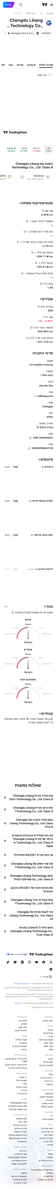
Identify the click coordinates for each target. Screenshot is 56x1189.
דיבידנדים (48, 1081)
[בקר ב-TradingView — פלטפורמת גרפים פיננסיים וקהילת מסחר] (15, 132)
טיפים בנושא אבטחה (17, 1135)
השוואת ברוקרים (19, 1046)
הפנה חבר (48, 1135)
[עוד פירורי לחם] (41, 13)
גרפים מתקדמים (19, 1160)
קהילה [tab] (20, 64)
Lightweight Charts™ (17, 1157)
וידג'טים (23, 1150)
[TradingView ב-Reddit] (51, 969)
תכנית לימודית (20, 1183)
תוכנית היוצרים (46, 1138)
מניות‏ (50, 1030)
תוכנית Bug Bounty (18, 1138)
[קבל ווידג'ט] (6, 606)
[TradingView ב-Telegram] (15, 962)
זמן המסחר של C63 (18, 1109)
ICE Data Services (21, 983)
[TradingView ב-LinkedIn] (22, 962)
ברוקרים (23, 1043)
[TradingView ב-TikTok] (8, 962)
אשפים (50, 1173)
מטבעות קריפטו (46, 1039)
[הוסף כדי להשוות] (22, 177)
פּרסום (24, 1173)
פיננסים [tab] (31, 64)
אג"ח (51, 1036)
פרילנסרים (48, 1176)
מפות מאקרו (47, 1103)
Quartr (17, 1003)
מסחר (50, 1154)
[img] (8, 33)
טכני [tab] (10, 64)
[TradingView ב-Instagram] (29, 962)
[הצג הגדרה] (43, 210)
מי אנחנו (23, 1077)
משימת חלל (21, 1080)
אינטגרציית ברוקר (19, 1176)
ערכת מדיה (22, 1093)
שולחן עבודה (47, 1119)
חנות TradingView (18, 1102)
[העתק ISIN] (30, 437)
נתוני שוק (23, 1027)
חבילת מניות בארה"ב (17, 1068)
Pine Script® (47, 1106)
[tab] (15, 467)
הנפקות (49, 1084)
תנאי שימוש (21, 1118)
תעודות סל (48, 1033)
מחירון (24, 1024)
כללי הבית (48, 1141)
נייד (51, 1116)
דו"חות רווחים (47, 1077)
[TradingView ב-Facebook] (44, 962)
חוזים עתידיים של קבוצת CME (16, 1060)
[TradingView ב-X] (51, 962)
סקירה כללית (21, 1039)
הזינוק (24, 1049)
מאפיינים (23, 1020)
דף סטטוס (22, 1141)
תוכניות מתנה (21, 1030)
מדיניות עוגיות (20, 1128)
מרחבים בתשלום (45, 1179)
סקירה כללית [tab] (46, 64)
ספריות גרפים (20, 1154)
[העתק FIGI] (29, 448)
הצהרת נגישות (20, 1131)
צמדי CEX (48, 1043)
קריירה (24, 1090)
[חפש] (21, 5)
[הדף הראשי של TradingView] (44, 5)
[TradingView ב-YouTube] (36, 962)
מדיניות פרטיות (20, 1125)
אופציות (49, 1100)
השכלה (50, 1157)
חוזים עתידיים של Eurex (16, 1064)
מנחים (50, 1144)
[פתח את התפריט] (52, 5)
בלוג (25, 1083)
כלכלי (50, 1074)
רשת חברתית (47, 1128)
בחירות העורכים (46, 1160)
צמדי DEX (48, 1046)
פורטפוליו (49, 1093)
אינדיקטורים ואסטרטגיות (42, 1169)
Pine (51, 1049)
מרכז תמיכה (21, 1087)
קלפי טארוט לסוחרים (17, 1106)
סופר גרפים (48, 1020)
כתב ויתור (22, 1122)
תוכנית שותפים (20, 1179)
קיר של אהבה (47, 1131)
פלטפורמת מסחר (19, 1164)
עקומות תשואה (46, 1097)
